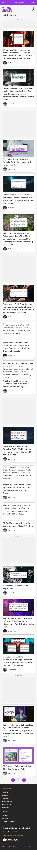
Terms (16, 846)
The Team (5, 815)
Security (26, 846)
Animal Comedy (7, 801)
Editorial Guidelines (8, 821)
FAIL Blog (5, 795)
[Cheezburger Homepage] (18, 840)
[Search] (6, 2)
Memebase (5, 798)
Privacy (21, 846)
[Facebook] (33, 9)
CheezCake (5, 807)
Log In (33, 2)
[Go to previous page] (13, 780)
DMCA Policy (32, 846)
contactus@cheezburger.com (13, 835)
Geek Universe (19, 2)
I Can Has (5, 792)
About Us (5, 818)
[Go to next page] (24, 780)
